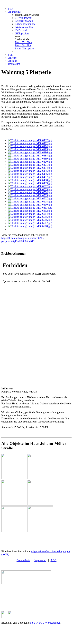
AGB (54, 560)
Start (10, 8)
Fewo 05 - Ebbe (23, 42)
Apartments (14, 11)
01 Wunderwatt (23, 17)
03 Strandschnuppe (25, 23)
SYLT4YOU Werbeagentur (45, 622)
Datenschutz (23, 560)
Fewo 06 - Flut (23, 45)
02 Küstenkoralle (24, 20)
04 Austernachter (24, 27)
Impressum (14, 63)
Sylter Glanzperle (24, 48)
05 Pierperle (21, 30)
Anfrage (12, 60)
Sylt (10, 54)
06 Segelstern (22, 33)
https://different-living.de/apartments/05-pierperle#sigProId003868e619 (22, 240)
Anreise (12, 57)
